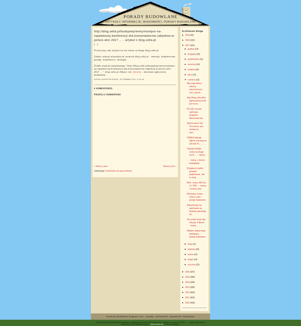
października (194, 59)
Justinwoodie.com (156, 324)
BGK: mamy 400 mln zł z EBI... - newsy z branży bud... (196, 185)
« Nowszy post (101, 166)
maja (190, 244)
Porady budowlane (150, 16)
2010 (187, 303)
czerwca (192, 79)
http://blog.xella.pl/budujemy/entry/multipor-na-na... (196, 100)
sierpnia (191, 69)
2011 (187, 297)
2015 (187, 277)
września (192, 64)
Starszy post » (169, 166)
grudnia (191, 49)
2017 (187, 45)
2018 (187, 40)
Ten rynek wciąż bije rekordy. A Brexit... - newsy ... (196, 222)
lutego (191, 259)
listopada (192, 54)
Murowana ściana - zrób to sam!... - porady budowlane (196, 197)
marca (191, 254)
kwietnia (192, 249)
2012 (187, 292)
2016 (187, 272)
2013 (187, 287)
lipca (190, 74)
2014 (187, 282)
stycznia (192, 264)
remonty (137, 72)
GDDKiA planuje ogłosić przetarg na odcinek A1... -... (196, 140)
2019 (187, 35)
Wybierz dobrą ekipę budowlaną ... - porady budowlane (196, 233)
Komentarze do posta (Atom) (119, 171)
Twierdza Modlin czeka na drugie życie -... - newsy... (197, 152)
